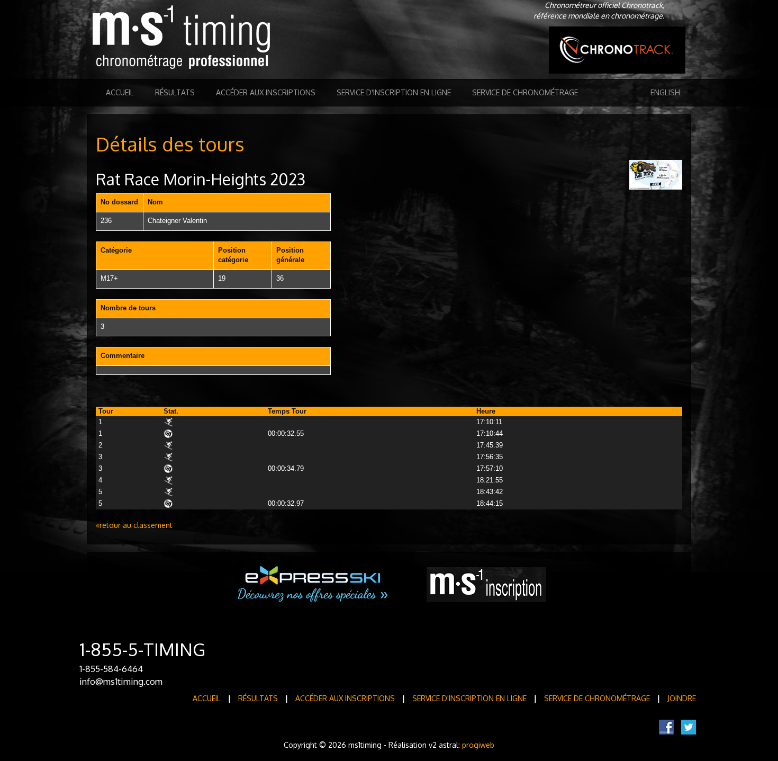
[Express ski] (313, 584)
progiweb (478, 744)
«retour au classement (134, 525)
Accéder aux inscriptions (265, 92)
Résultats (175, 92)
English (665, 92)
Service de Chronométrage (525, 92)
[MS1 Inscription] (486, 584)
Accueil (120, 92)
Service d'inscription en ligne (394, 92)
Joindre (681, 698)
